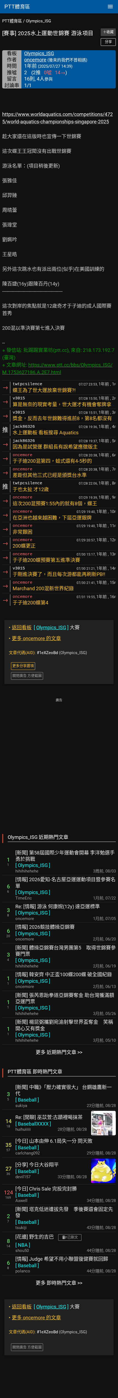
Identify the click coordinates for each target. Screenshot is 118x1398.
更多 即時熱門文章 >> (59, 1283)
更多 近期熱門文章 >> (59, 1052)
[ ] (32, 865)
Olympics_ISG (38, 21)
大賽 (44, 627)
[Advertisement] (59, 762)
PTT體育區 (12, 21)
